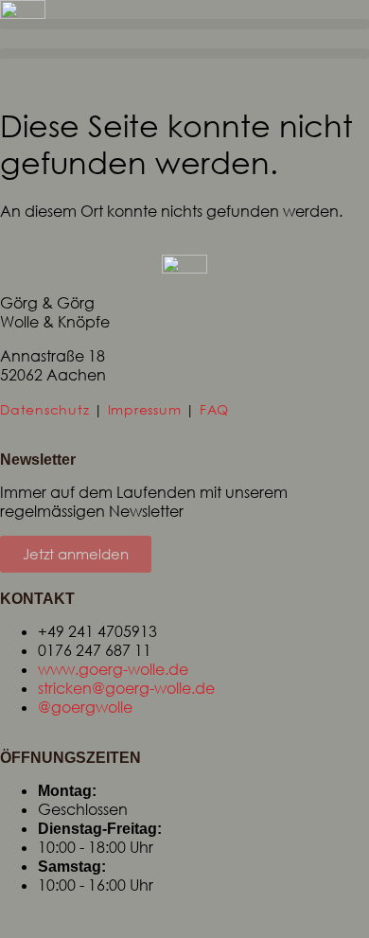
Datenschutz (44, 409)
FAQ (214, 409)
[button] (184, 24)
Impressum (145, 409)
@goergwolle (85, 707)
